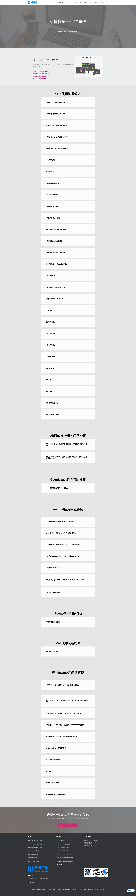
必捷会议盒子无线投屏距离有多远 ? (57, 102)
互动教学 (66, 2)
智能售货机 (39, 878)
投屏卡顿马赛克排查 (52, 195)
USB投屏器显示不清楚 (53, 218)
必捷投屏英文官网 (45, 878)
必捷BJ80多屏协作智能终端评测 (91, 840)
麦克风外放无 (50, 368)
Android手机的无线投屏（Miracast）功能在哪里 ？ (63, 544)
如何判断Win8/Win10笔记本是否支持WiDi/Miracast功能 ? (65, 725)
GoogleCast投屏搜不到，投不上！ (57, 488)
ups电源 (50, 878)
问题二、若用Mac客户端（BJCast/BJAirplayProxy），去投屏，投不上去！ (66, 457)
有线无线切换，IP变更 (53, 414)
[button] (68, 102)
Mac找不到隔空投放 (52, 783)
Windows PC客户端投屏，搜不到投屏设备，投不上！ (63, 685)
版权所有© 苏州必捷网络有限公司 (38, 889)
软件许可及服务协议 (63, 892)
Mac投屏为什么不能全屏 (53, 651)
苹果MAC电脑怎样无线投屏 (39, 76)
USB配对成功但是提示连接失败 (55, 252)
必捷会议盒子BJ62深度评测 (90, 843)
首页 (55, 2)
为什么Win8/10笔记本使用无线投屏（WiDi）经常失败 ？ (63, 713)
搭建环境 (48, 380)
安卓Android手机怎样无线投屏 (40, 71)
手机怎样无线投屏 (61, 840)
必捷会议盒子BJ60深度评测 (90, 845)
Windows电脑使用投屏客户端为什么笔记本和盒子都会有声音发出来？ (67, 701)
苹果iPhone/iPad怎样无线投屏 (64, 844)
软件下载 (91, 2)
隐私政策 (80, 889)
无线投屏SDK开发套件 (33, 857)
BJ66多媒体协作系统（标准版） (35, 851)
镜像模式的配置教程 (52, 403)
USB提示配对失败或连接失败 (55, 241)
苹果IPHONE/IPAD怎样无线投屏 (41, 73)
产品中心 (60, 2)
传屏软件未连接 (50, 322)
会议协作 (73, 2)
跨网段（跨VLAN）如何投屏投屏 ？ (57, 148)
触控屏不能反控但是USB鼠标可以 (56, 229)
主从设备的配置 (50, 356)
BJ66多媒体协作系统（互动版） (35, 847)
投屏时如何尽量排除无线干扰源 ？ (56, 114)
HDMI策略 (49, 310)
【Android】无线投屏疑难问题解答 (65, 861)
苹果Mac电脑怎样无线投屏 (63, 847)
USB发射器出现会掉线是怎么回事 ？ (57, 137)
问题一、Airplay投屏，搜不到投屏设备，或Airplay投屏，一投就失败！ (67, 444)
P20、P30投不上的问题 (53, 592)
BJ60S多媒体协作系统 (33, 854)
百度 (41, 878)
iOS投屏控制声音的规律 (53, 622)
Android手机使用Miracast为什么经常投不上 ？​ (62, 533)
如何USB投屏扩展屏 (52, 206)
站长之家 (35, 878)
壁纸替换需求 (50, 171)
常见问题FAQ (59, 864)
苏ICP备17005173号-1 (51, 889)
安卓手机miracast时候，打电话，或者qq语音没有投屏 (64, 556)
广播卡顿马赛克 (50, 345)
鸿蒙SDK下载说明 (73, 892)
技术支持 (97, 2)
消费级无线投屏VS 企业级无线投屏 (92, 842)
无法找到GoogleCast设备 (54, 299)
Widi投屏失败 (50, 771)
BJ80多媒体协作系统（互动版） (35, 840)
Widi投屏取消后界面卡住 (53, 760)
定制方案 (79, 2)
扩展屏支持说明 (50, 276)
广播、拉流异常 (50, 333)
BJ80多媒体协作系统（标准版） (35, 844)
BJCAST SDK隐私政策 (88, 889)
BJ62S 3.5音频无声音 (52, 183)
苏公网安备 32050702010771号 (64, 889)
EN (106, 2)
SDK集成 (85, 2)
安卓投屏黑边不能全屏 (53, 568)
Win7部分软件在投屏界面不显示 (56, 748)
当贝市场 (32, 878)
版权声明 (74, 889)
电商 (102, 2)
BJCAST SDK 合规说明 (99, 889)
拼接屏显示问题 (50, 160)
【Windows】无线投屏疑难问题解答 (65, 857)
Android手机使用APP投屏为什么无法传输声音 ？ (61, 521)
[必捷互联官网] (33, 2)
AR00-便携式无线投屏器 (33, 861)
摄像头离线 (49, 391)
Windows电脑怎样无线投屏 (39, 78)
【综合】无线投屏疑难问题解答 (64, 854)
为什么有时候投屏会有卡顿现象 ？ (56, 125)
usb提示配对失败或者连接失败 (55, 287)
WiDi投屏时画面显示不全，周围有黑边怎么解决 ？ (61, 736)
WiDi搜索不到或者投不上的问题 (55, 794)
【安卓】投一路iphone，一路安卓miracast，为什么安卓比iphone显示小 (65, 580)
